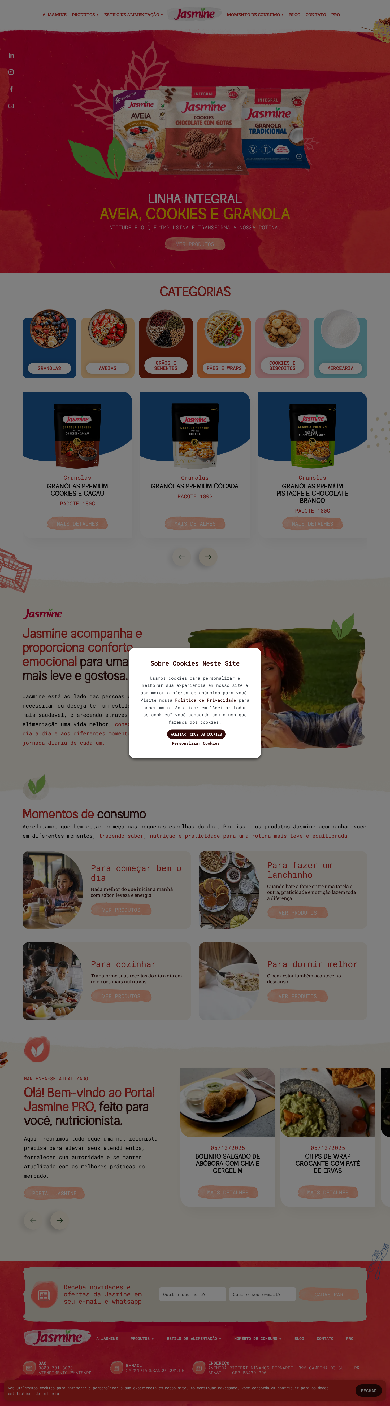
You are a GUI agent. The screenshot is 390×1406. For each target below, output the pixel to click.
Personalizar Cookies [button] (196, 742)
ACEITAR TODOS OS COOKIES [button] (196, 734)
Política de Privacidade (205, 699)
